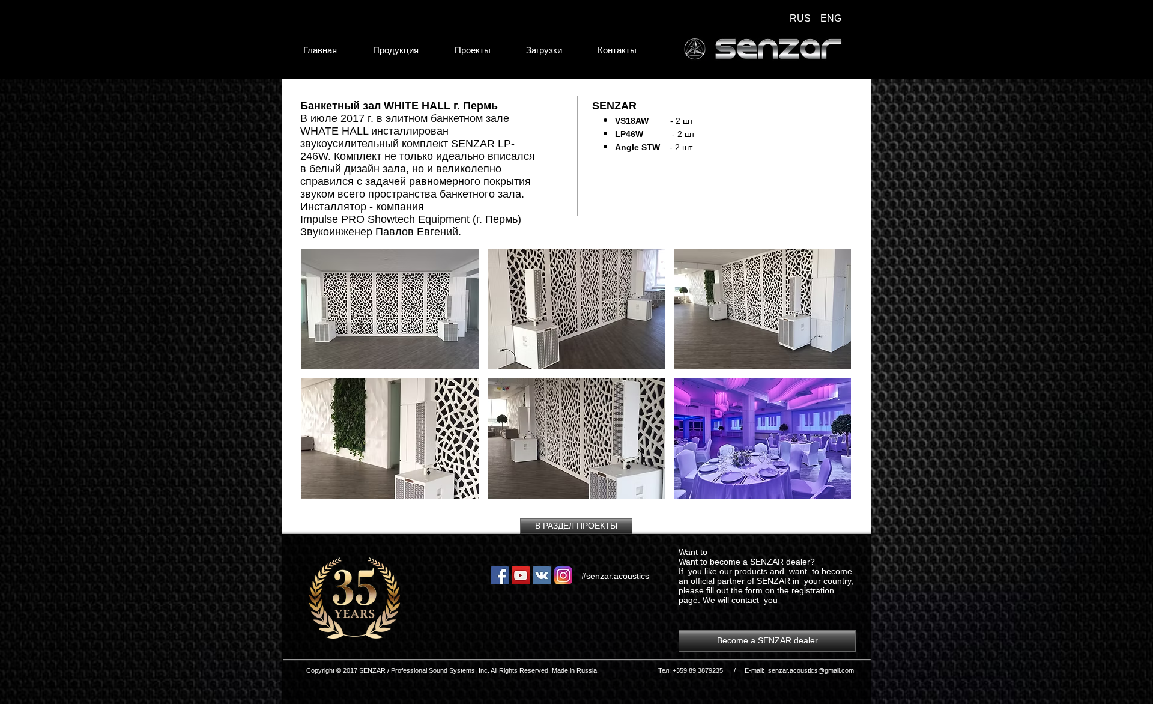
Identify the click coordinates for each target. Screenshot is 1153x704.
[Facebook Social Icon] (500, 575)
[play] (825, 488)
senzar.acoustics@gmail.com (811, 670)
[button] (390, 309)
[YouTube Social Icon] (521, 575)
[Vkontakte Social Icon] (542, 575)
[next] (829, 380)
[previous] (323, 380)
